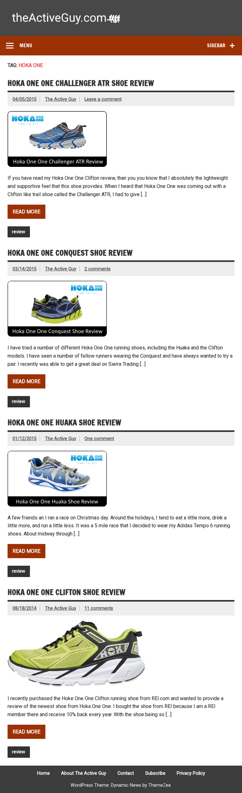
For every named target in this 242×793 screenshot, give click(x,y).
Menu (26, 45)
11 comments (98, 608)
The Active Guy (60, 99)
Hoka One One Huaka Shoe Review (64, 422)
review (18, 232)
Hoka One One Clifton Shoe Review (66, 592)
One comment (99, 438)
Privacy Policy (191, 773)
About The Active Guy (83, 773)
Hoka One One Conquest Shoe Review (70, 252)
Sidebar (216, 45)
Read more (26, 212)
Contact (126, 773)
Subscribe (155, 773)
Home (43, 773)
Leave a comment (103, 99)
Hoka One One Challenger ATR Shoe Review (81, 83)
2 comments (97, 269)
